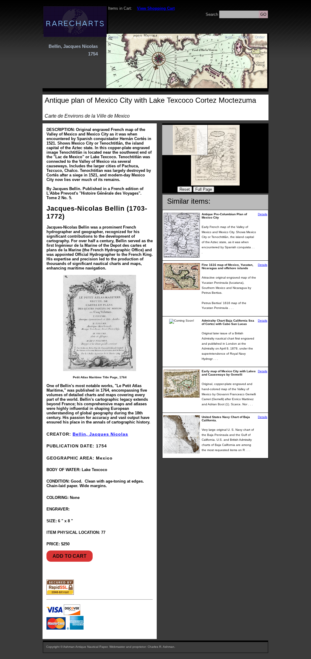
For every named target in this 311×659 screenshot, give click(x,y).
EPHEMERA (208, 37)
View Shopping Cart (156, 8)
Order (260, 37)
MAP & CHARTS (139, 37)
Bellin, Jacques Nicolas (100, 434)
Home (113, 37)
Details (262, 214)
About (243, 37)
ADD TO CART (70, 556)
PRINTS (165, 37)
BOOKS (185, 37)
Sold (228, 37)
